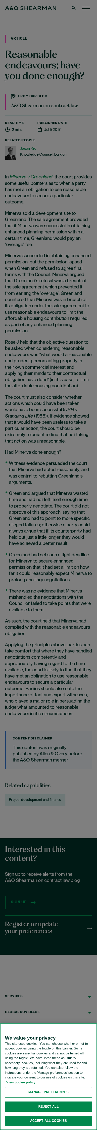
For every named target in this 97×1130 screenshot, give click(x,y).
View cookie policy (20, 1082)
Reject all (48, 1106)
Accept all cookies (48, 1121)
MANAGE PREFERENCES (48, 1092)
